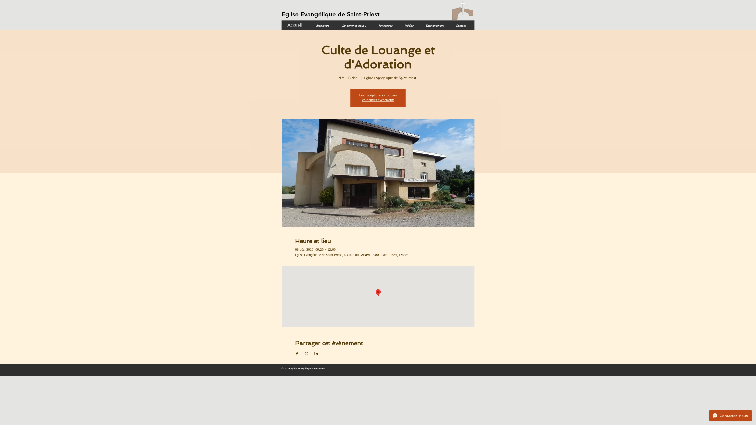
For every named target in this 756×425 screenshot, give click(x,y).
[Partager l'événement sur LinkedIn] (316, 353)
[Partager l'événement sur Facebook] (297, 353)
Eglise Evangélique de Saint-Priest (331, 14)
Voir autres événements (378, 100)
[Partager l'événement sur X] (307, 353)
